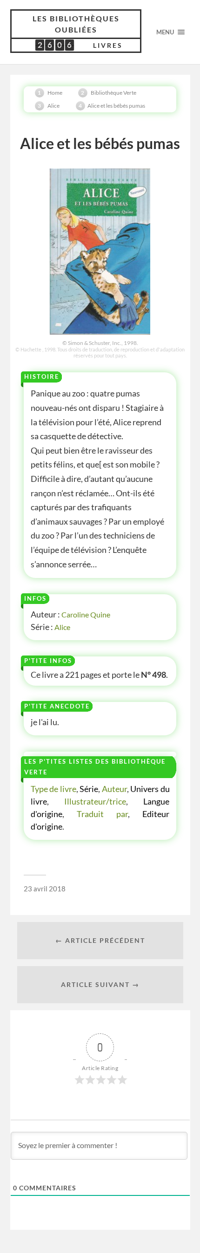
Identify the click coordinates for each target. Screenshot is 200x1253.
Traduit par (102, 814)
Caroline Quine (85, 614)
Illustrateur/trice (95, 801)
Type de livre (53, 789)
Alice (62, 627)
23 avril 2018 (45, 888)
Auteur (114, 789)
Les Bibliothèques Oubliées (76, 24)
